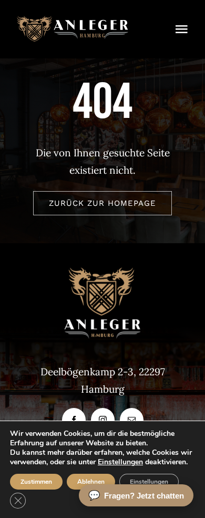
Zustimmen (36, 481)
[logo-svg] (72, 20)
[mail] (132, 420)
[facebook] (74, 420)
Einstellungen (120, 462)
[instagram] (103, 420)
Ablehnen (91, 481)
